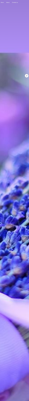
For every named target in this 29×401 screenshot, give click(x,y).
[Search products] (27, 76)
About (8, 2)
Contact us (15, 2)
